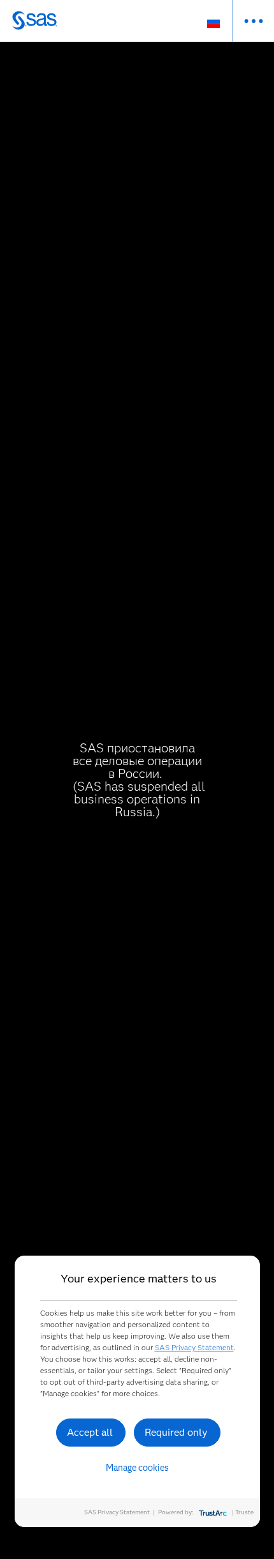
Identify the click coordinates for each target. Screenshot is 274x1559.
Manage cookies (137, 1467)
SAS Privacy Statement (194, 1347)
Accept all (90, 1432)
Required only (176, 1432)
